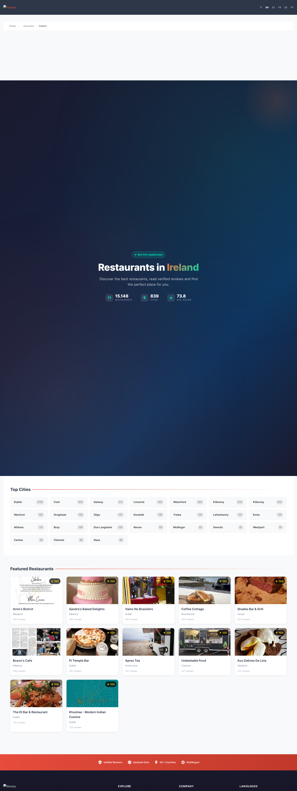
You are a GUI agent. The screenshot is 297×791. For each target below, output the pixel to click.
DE (285, 7)
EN (267, 7)
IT (261, 7)
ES (273, 7)
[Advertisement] (148, 56)
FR (279, 7)
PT (292, 7)
